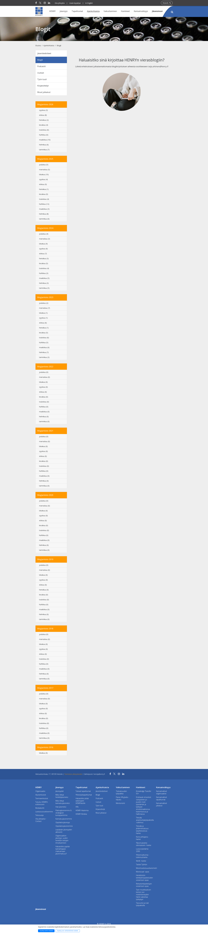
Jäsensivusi (157, 11)
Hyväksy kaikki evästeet (46, 930)
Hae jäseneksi (60, 807)
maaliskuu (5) (44, 278)
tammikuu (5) (44, 288)
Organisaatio (40, 791)
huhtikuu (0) (43, 407)
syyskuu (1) (43, 318)
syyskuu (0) (43, 387)
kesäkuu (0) (43, 397)
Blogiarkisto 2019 (45, 559)
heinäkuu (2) (44, 120)
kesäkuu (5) (43, 263)
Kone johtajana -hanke (142, 838)
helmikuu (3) (44, 283)
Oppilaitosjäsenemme (63, 826)
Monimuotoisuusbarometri (144, 868)
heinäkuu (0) (44, 590)
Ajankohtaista (48, 45)
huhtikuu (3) (43, 273)
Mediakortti (39, 808)
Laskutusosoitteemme (43, 811)
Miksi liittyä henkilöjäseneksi (61, 796)
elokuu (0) (43, 392)
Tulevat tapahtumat (83, 791)
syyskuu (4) (43, 179)
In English (89, 3)
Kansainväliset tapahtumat (161, 798)
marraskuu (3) (44, 239)
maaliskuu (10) (44, 140)
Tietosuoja (39, 815)
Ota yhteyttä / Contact (40, 820)
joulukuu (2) (43, 303)
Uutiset (40, 73)
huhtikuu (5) (43, 342)
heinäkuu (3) (44, 258)
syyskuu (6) (43, 248)
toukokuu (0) (44, 402)
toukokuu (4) (44, 199)
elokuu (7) (43, 253)
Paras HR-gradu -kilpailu (122, 798)
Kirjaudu (166, 3)
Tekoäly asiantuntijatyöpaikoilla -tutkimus (144, 820)
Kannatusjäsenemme (63, 819)
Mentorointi (120, 803)
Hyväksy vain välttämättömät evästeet (67, 930)
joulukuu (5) (43, 164)
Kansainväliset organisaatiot (161, 792)
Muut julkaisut (43, 92)
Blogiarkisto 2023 (45, 297)
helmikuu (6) (44, 145)
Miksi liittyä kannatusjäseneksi (62, 802)
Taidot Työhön (141, 864)
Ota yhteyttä (60, 3)
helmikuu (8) (44, 214)
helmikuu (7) (44, 352)
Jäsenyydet (59, 791)
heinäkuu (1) (44, 189)
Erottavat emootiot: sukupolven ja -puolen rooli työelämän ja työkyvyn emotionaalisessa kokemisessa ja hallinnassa (143, 805)
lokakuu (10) (44, 174)
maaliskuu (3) (44, 209)
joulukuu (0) (43, 372)
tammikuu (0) (44, 421)
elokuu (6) (43, 323)
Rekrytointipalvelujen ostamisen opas (144, 885)
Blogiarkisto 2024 (45, 228)
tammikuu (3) (44, 357)
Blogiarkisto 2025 (45, 159)
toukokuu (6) (44, 130)
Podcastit (41, 66)
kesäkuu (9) (43, 194)
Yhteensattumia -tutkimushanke (142, 856)
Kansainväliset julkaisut (161, 804)
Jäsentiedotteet (44, 53)
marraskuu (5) (44, 169)
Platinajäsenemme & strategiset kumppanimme (63, 812)
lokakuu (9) (43, 244)
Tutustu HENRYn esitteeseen (41, 803)
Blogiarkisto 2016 (45, 747)
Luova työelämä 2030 (142, 850)
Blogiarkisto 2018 (45, 628)
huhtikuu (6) (43, 135)
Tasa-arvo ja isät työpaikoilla (142, 904)
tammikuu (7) (44, 149)
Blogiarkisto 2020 (45, 495)
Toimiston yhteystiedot (73, 774)
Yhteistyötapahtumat (84, 795)
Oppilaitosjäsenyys (62, 822)
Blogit (59, 45)
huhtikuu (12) (44, 204)
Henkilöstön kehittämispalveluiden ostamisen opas (144, 877)
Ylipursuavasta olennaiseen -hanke (143, 844)
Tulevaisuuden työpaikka (121, 792)
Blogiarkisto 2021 (45, 430)
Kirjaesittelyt (43, 85)
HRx (77, 807)
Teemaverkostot (41, 798)
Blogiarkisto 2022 (45, 366)
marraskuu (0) (44, 377)
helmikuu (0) (44, 416)
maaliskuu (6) (44, 347)
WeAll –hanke (141, 861)
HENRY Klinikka (81, 814)
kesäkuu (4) (43, 125)
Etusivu (38, 45)
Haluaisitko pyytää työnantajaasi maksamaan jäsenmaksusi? (62, 850)
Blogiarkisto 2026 (45, 104)
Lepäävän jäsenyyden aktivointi (63, 830)
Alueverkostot (40, 795)
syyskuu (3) (43, 110)
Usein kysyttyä (75, 3)
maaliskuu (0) (44, 411)
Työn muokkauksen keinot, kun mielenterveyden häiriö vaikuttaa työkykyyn (143, 894)
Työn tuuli (42, 79)
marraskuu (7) (44, 308)
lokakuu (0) (43, 382)
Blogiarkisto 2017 (45, 688)
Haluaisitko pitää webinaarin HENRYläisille (82, 800)
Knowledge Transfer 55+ (143, 792)
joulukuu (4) (43, 234)
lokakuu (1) (43, 313)
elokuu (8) (43, 115)
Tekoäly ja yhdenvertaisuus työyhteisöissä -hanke (142, 829)
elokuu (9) (43, 184)
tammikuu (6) (44, 219)
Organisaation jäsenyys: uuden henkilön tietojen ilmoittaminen (61, 839)
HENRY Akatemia (82, 810)
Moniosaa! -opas (142, 872)
